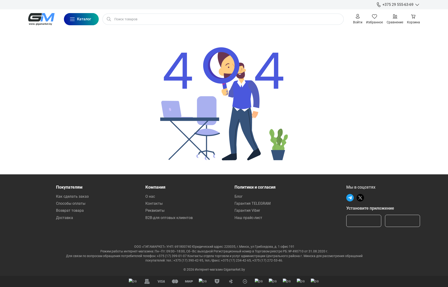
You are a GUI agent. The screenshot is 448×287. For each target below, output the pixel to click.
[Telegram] (350, 197)
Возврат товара (70, 210)
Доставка (64, 217)
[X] (360, 197)
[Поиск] (109, 19)
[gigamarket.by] (41, 19)
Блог (238, 196)
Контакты (154, 203)
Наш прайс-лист (248, 217)
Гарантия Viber (247, 210)
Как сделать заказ (72, 196)
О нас (150, 196)
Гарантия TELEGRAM (252, 203)
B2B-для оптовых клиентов (169, 217)
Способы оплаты (70, 203)
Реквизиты (154, 210)
